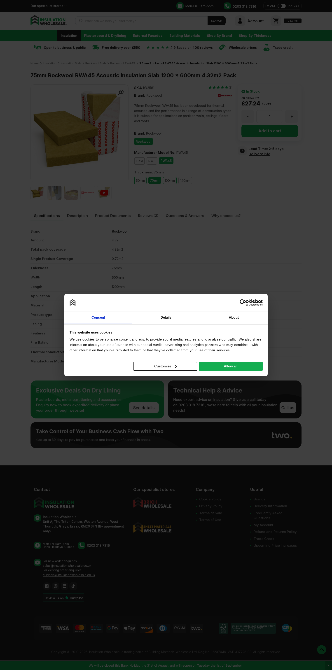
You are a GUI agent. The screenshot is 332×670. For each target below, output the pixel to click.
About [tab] (234, 317)
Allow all (230, 366)
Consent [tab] (98, 317)
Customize (162, 366)
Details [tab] (166, 317)
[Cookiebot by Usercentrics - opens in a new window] (243, 302)
